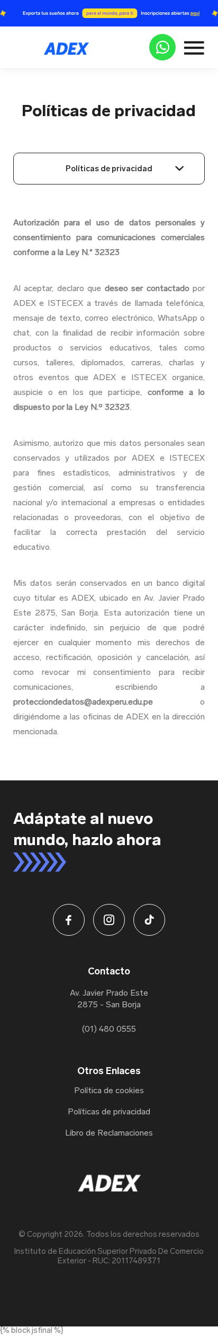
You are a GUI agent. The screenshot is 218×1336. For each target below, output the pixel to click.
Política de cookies (109, 1091)
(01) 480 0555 (109, 1029)
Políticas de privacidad (109, 168)
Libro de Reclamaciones (109, 1133)
